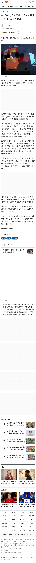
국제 (31, 512)
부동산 (13, 519)
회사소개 (5, 535)
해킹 (8, 238)
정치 (4, 512)
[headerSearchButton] (27, 2)
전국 (4, 516)
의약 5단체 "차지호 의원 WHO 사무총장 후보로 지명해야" (13, 251)
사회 (13, 512)
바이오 (31, 519)
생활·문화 (4, 523)
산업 (4, 519)
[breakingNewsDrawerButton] (30, 2)
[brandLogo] (4, 2)
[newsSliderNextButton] (33, 419)
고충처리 (31, 535)
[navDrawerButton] (33, 2)
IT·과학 (22, 519)
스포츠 (3, 490)
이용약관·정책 (24, 535)
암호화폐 (14, 238)
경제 (22, 512)
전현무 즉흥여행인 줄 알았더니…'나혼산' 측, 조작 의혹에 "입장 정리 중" (15, 457)
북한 (2, 11)
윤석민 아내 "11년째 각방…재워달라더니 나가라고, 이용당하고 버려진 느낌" (16, 433)
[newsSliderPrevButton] (29, 419)
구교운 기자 (7, 25)
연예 (2, 467)
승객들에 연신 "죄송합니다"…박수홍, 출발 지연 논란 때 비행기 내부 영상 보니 (16, 425)
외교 (13, 516)
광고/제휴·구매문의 (13, 535)
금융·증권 (31, 516)
